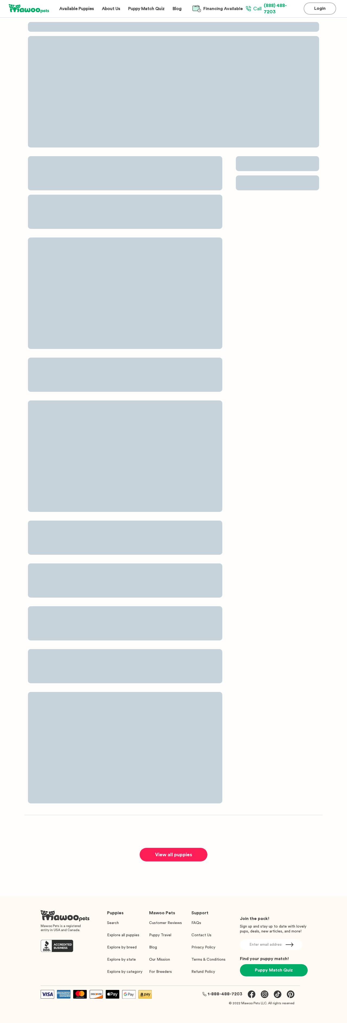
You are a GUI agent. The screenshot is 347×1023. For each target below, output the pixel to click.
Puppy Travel (160, 935)
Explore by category (124, 972)
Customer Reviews (165, 923)
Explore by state (121, 959)
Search (113, 923)
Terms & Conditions (208, 959)
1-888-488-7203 (225, 994)
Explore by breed (122, 947)
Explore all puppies (123, 935)
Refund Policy (203, 972)
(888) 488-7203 (270, 8)
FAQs (196, 923)
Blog (153, 947)
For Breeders (160, 972)
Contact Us (201, 935)
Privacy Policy (203, 947)
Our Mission (159, 959)
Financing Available (223, 9)
